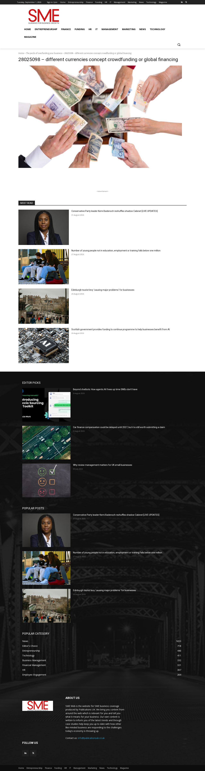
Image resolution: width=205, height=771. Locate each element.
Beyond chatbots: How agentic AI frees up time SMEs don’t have (105, 389)
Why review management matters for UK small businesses (102, 465)
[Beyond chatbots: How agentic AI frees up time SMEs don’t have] (46, 404)
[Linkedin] (182, 2)
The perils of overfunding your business (44, 53)
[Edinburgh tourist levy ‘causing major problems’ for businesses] (43, 306)
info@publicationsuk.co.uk (91, 738)
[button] (179, 44)
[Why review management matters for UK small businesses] (46, 480)
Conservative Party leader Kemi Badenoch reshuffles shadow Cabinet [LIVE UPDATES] (114, 211)
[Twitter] (186, 2)
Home (21, 53)
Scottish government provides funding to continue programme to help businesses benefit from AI (120, 329)
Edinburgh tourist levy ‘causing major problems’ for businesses (102, 290)
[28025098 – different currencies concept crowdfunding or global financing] (102, 117)
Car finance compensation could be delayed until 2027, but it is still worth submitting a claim (119, 427)
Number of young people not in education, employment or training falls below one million (115, 250)
